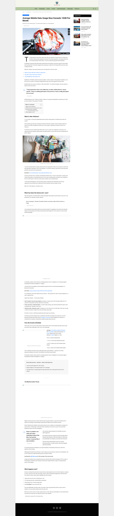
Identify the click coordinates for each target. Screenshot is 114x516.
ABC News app (34, 456)
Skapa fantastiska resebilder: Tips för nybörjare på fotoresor (86, 20)
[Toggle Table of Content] (40, 105)
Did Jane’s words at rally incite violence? (33, 74)
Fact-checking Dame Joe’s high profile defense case (41, 172)
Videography (70, 8)
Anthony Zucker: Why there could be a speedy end (35, 72)
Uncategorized (26, 15)
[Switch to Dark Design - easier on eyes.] (95, 8)
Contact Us (77, 8)
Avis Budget (51, 331)
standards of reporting (45, 317)
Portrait (53, 8)
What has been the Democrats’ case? (34, 107)
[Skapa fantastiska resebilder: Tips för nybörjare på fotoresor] (77, 21)
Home (36, 8)
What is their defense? (31, 106)
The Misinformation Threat (33, 110)
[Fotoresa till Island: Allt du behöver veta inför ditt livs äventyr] (77, 28)
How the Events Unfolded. (31, 109)
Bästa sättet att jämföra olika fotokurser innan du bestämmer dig (86, 35)
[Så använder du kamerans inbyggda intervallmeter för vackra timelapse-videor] (77, 43)
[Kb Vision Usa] (57, 3)
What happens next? (30, 112)
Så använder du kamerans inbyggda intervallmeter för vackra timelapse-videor (86, 43)
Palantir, (52, 335)
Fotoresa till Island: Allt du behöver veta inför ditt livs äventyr (86, 28)
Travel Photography (61, 8)
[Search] (93, 8)
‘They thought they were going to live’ (32, 76)
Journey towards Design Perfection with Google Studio (40, 290)
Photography (42, 8)
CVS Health (53, 330)
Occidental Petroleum (60, 330)
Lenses (48, 8)
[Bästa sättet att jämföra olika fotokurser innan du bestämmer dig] (77, 36)
